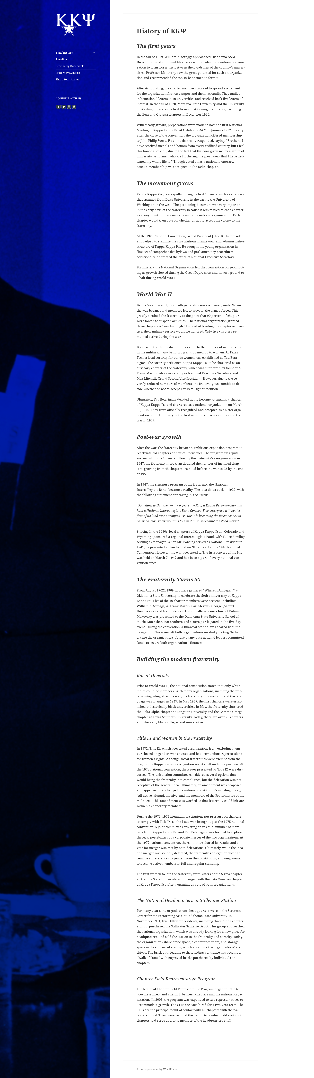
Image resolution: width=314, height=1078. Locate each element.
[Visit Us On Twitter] (63, 106)
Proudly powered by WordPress (157, 1069)
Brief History (64, 52)
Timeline (61, 59)
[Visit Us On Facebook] (58, 106)
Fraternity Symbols (68, 73)
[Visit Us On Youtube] (74, 106)
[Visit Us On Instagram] (68, 106)
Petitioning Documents (70, 66)
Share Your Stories (67, 79)
